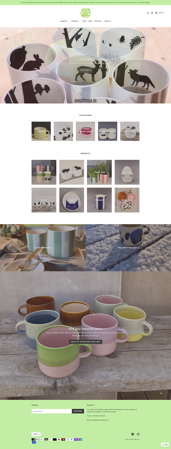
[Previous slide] (77, 101)
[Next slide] (89, 101)
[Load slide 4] (86, 101)
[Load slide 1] (80, 101)
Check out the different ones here (85, 342)
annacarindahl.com (134, 439)
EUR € (161, 12)
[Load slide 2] (82, 101)
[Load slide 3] (84, 101)
